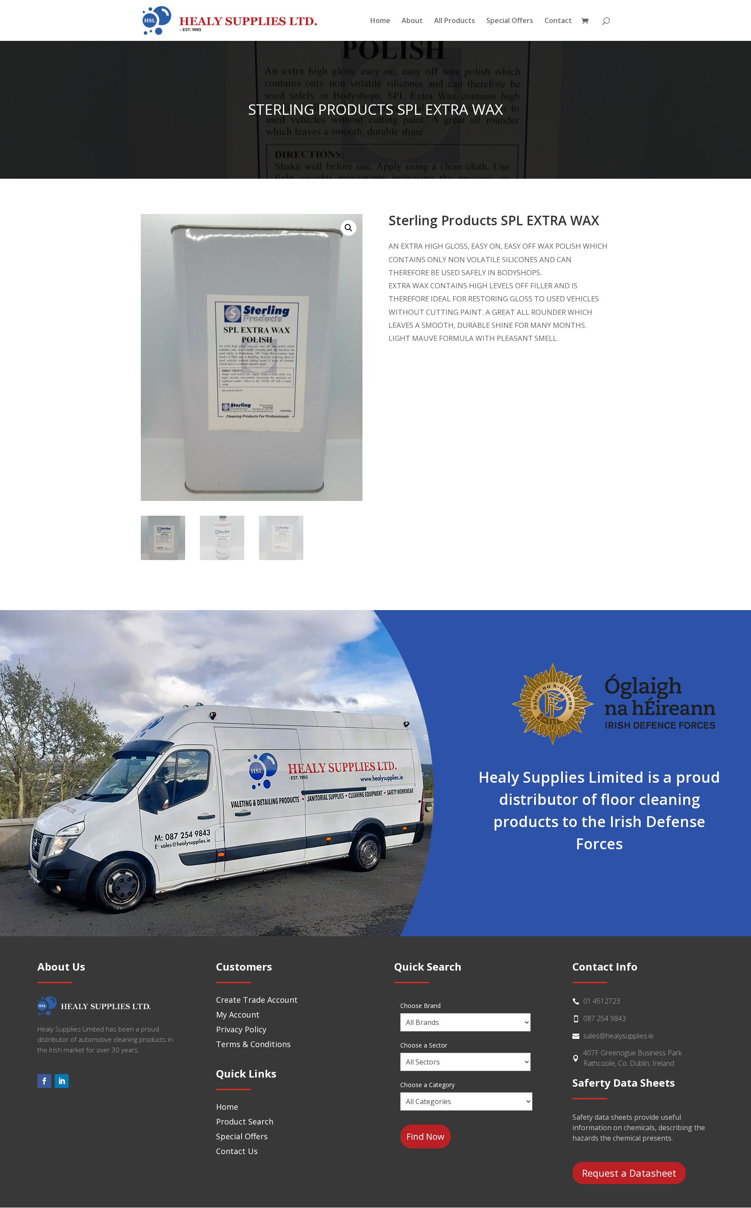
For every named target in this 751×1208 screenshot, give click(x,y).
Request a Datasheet (629, 1172)
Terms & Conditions (253, 1044)
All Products (454, 21)
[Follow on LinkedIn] (62, 1081)
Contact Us (237, 1151)
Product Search (244, 1121)
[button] (348, 228)
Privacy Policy (241, 1029)
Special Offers (509, 21)
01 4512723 (601, 1001)
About (412, 21)
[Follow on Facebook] (44, 1081)
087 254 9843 (604, 1018)
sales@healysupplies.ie (618, 1036)
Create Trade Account (257, 999)
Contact (558, 21)
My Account (237, 1014)
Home (380, 21)
